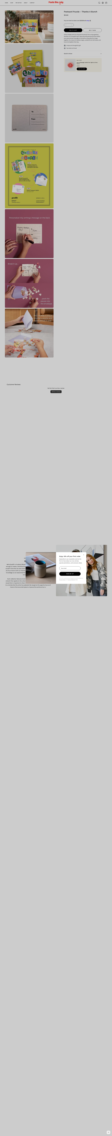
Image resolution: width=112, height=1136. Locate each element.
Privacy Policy (62, 579)
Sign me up (70, 573)
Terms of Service (71, 579)
